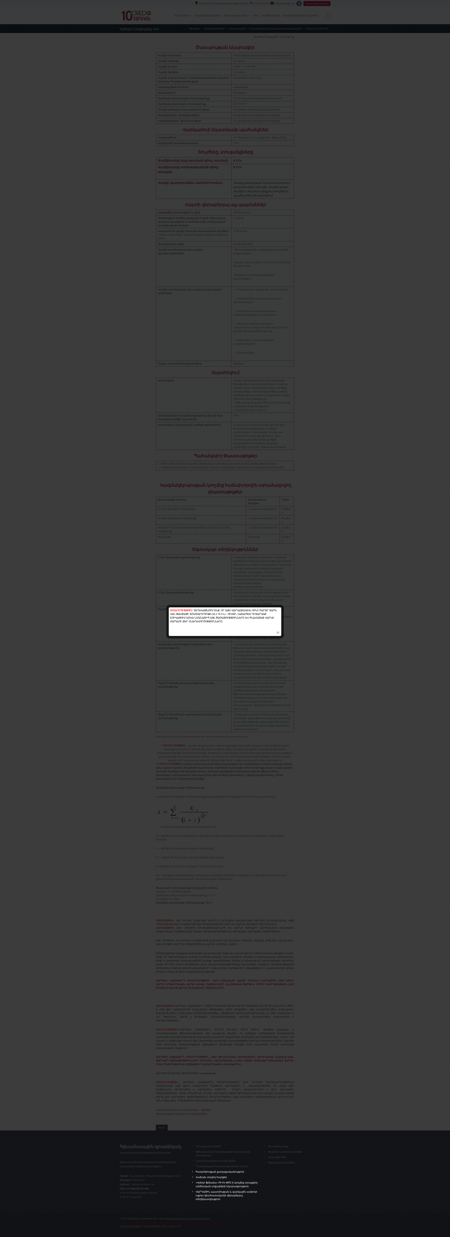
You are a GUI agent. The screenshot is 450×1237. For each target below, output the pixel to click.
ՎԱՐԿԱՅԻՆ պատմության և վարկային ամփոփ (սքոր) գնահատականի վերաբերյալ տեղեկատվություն (226, 1195)
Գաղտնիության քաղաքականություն (220, 1171)
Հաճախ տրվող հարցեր (211, 1177)
